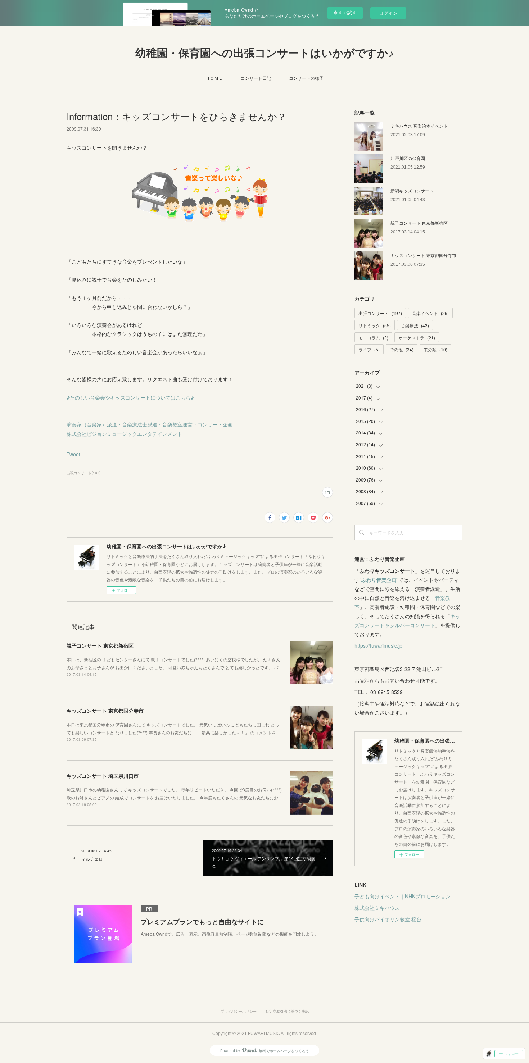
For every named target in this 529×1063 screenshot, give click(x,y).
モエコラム (373, 337)
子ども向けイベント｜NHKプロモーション (402, 896)
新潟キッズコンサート (412, 190)
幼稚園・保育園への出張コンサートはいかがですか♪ (264, 53)
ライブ (369, 349)
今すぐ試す (345, 12)
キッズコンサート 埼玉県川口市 (103, 775)
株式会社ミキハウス (377, 907)
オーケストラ (416, 337)
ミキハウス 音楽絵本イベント (419, 126)
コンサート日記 (256, 78)
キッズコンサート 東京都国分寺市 (105, 710)
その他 (401, 349)
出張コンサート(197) (83, 472)
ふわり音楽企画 (379, 579)
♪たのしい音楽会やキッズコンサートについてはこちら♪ (130, 397)
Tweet (73, 454)
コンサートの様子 (306, 78)
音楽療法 (415, 325)
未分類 (435, 349)
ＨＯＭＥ (214, 78)
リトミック (374, 325)
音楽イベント (430, 313)
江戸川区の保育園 (407, 158)
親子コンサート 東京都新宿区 (100, 645)
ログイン (388, 12)
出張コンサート (380, 313)
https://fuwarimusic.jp (378, 645)
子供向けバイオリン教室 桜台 (387, 919)
